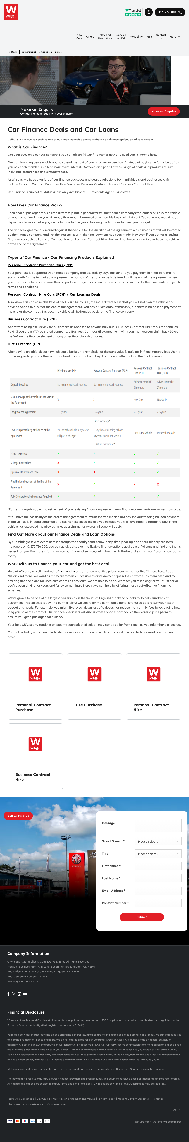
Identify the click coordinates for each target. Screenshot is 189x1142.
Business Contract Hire (32, 777)
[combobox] (158, 841)
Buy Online (43, 1098)
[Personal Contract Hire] (153, 674)
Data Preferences (33, 1104)
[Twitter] (13, 994)
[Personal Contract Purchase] (35, 674)
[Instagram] (19, 994)
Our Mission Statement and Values (74, 1098)
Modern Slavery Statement (134, 1098)
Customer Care (56, 1104)
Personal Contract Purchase (33, 707)
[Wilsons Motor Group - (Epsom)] (11, 12)
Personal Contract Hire (151, 707)
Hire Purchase (88, 704)
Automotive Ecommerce (167, 1121)
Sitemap (158, 1098)
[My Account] (149, 12)
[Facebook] (8, 994)
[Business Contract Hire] (35, 744)
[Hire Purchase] (94, 674)
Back (14, 51)
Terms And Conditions (20, 1098)
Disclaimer (13, 1104)
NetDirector (142, 1121)
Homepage (44, 51)
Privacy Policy (106, 1098)
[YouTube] (25, 994)
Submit (142, 917)
